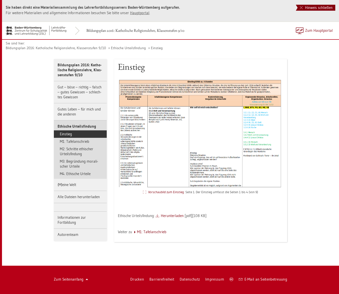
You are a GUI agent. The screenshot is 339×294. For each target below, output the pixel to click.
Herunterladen (172, 215)
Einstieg (157, 48)
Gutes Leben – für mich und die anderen (79, 111)
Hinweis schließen (318, 7)
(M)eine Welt (67, 184)
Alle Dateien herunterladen (79, 196)
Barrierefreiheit (161, 279)
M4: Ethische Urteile (75, 173)
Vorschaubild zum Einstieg (166, 192)
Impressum (214, 279)
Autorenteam (68, 234)
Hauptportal (139, 12)
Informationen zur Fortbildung (72, 220)
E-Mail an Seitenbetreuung (265, 279)
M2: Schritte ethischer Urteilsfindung (76, 151)
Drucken (137, 279)
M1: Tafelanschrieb (74, 141)
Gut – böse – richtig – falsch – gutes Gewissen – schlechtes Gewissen (80, 92)
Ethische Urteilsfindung (128, 48)
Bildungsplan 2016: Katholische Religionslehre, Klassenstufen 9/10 (135, 30)
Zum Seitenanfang (69, 279)
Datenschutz (190, 279)
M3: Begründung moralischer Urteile (79, 164)
